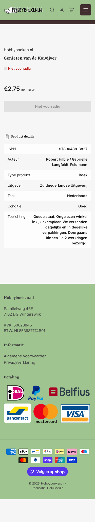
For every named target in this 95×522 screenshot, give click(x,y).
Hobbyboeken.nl (18, 49)
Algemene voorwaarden (25, 356)
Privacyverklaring (19, 362)
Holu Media (55, 488)
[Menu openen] (85, 9)
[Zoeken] (52, 9)
